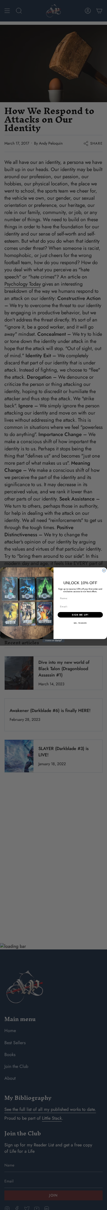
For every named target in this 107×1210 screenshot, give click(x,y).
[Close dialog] (104, 570)
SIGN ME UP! (80, 615)
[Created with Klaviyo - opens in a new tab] (53, 641)
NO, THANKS (80, 623)
